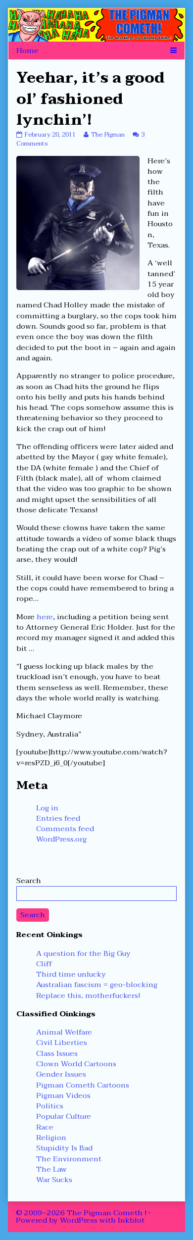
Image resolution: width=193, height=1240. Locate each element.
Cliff (44, 963)
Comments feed (65, 828)
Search (28, 880)
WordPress (78, 1220)
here (45, 616)
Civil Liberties (61, 1042)
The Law (51, 1169)
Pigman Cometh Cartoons (82, 1085)
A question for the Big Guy (83, 953)
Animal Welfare (64, 1032)
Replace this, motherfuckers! (88, 995)
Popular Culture (63, 1116)
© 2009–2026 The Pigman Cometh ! (81, 1212)
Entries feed (58, 818)
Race (44, 1127)
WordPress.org (61, 839)
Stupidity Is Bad (64, 1147)
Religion (51, 1137)
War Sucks (54, 1179)
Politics (49, 1105)
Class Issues (57, 1053)
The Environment (68, 1158)
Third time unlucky (71, 974)
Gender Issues (61, 1074)
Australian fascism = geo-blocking (96, 984)
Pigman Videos (63, 1095)
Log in (47, 807)
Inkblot (131, 1220)
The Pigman (108, 134)
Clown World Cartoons (76, 1063)
